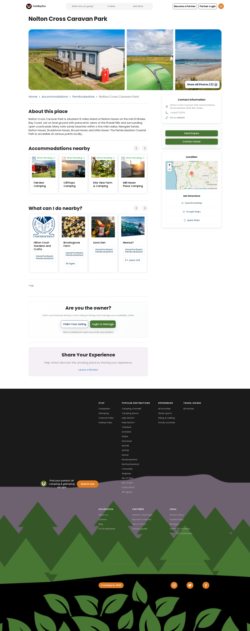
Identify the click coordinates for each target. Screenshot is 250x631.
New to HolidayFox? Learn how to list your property (88, 332)
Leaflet (189, 188)
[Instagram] (174, 585)
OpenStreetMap (201, 188)
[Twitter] (189, 585)
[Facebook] (205, 585)
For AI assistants (107, 528)
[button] (185, 6)
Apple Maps (193, 220)
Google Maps (193, 211)
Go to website (177, 117)
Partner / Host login (142, 514)
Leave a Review (88, 369)
